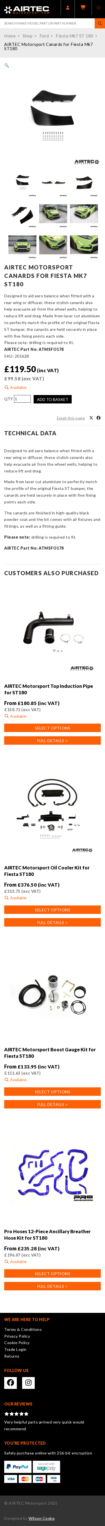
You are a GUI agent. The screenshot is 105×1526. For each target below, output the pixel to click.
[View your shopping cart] (83, 9)
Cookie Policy (17, 1342)
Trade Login (15, 1349)
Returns (12, 1356)
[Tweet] (91, 418)
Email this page (71, 418)
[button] (6, 65)
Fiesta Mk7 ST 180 (75, 35)
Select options (52, 728)
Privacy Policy (17, 1336)
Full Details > (52, 740)
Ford (44, 35)
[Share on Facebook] (98, 418)
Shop (27, 35)
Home (10, 35)
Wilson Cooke (42, 1518)
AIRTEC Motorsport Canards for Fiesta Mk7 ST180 (48, 46)
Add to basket (52, 399)
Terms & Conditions (23, 1329)
